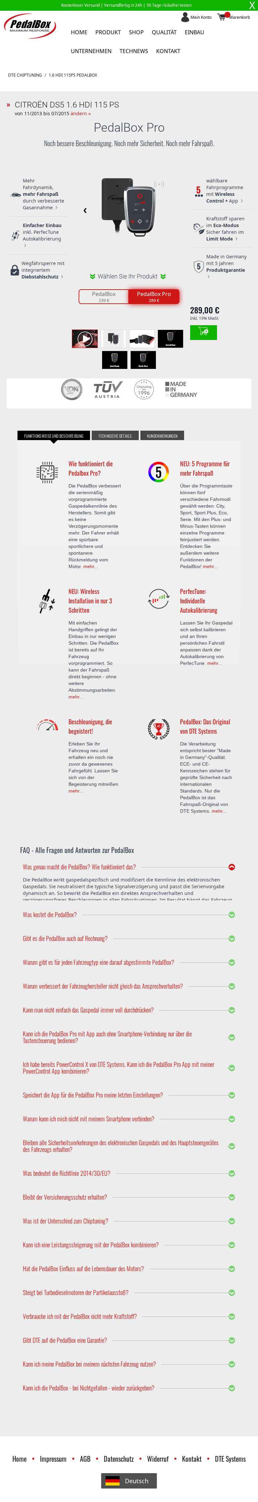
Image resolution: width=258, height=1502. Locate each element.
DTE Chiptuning (25, 75)
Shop (136, 32)
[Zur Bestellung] (203, 332)
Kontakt (168, 51)
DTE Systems (230, 1459)
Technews (134, 51)
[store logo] (30, 26)
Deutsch (136, 1481)
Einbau (194, 32)
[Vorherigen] (84, 210)
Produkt (108, 32)
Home (79, 32)
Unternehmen (91, 51)
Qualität (164, 32)
